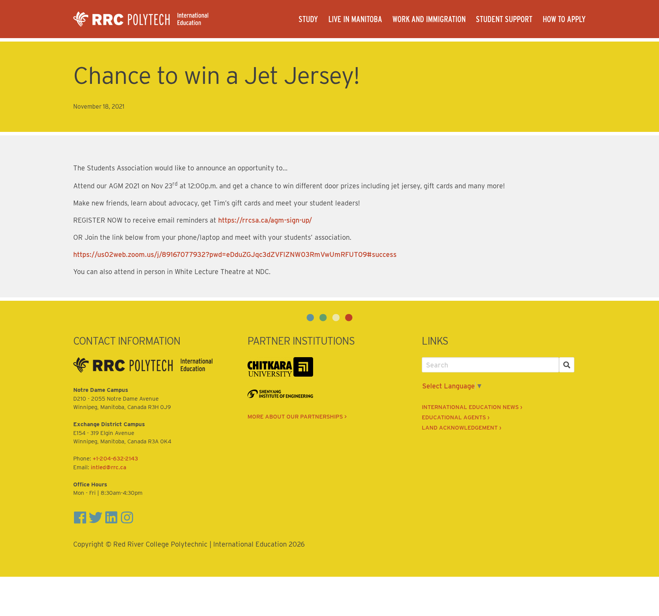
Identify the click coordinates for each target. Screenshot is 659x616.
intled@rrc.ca (108, 467)
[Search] (567, 365)
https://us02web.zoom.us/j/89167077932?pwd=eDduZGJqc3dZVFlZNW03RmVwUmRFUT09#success (235, 254)
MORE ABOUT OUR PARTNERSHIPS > (297, 416)
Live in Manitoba (355, 19)
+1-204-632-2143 (115, 458)
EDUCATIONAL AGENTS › (455, 417)
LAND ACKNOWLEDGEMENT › (461, 427)
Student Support (504, 19)
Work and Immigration (429, 19)
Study (308, 19)
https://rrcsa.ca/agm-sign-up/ (265, 220)
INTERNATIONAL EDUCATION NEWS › (472, 407)
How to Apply (564, 19)
